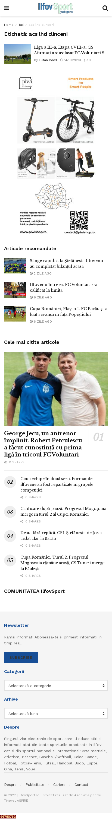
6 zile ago (42, 297)
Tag (21, 25)
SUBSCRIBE (21, 658)
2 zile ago (42, 273)
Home (9, 25)
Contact (81, 785)
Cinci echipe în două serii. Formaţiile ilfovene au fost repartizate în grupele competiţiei (56, 484)
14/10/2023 (72, 60)
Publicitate (35, 785)
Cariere (59, 785)
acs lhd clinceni (41, 25)
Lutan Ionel (48, 60)
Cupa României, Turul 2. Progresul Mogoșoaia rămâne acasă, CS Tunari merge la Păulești (62, 563)
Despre (10, 785)
